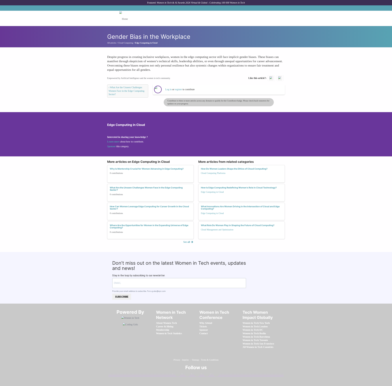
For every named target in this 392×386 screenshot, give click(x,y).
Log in (168, 89)
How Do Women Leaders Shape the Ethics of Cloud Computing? (234, 168)
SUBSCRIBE (121, 296)
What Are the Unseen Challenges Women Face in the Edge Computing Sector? (126, 91)
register (179, 89)
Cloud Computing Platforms (213, 173)
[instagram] (195, 374)
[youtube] (215, 374)
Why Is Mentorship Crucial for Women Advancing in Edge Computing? (147, 168)
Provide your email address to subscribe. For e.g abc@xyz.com (139, 291)
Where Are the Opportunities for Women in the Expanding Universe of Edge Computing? (149, 226)
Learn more (113, 141)
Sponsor (111, 146)
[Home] (124, 18)
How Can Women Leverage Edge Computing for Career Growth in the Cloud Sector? (149, 207)
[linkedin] (186, 374)
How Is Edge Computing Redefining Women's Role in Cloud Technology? (239, 187)
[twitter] (205, 374)
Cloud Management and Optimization (217, 230)
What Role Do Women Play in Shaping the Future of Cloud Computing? (237, 225)
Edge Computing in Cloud (212, 192)
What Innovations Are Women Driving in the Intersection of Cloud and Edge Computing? (240, 207)
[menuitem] (166, 323)
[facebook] (176, 374)
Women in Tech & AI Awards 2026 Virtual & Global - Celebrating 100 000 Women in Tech (201, 2)
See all (186, 242)
